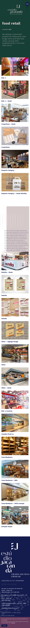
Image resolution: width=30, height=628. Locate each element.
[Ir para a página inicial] (15, 9)
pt (27, 7)
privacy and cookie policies (7, 615)
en (27, 10)
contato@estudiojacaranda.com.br (10, 608)
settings (13, 622)
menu (27, 4)
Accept (4, 625)
